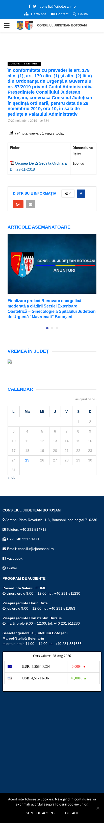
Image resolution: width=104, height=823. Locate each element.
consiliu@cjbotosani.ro (58, 6)
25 (27, 460)
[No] (97, 808)
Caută (82, 14)
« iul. (11, 477)
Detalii (71, 813)
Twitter (11, 568)
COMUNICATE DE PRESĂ (24, 63)
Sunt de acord (40, 813)
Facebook (14, 558)
